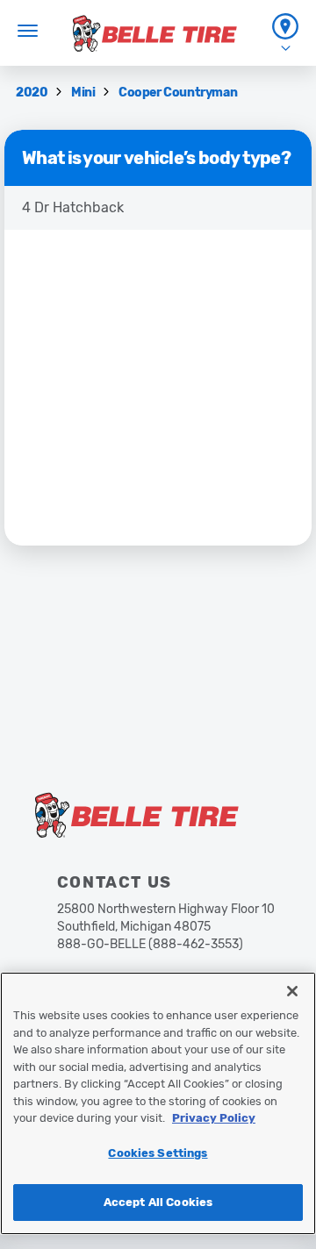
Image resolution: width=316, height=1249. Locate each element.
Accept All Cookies (158, 1202)
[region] (158, 1103)
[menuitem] (285, 33)
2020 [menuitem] (33, 92)
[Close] (292, 991)
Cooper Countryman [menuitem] (177, 92)
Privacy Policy (213, 1117)
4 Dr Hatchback (73, 207)
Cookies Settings (157, 1153)
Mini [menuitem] (84, 92)
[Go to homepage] (155, 33)
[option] (158, 208)
